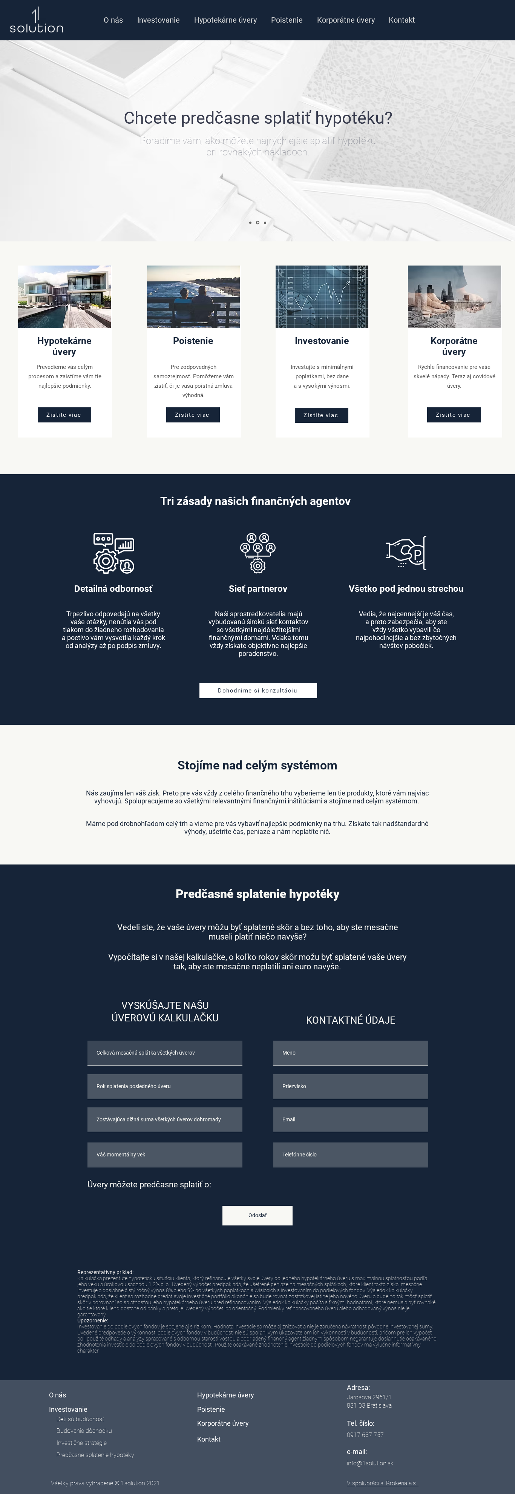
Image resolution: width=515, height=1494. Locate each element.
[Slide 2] (257, 222)
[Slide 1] (250, 222)
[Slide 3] (265, 222)
